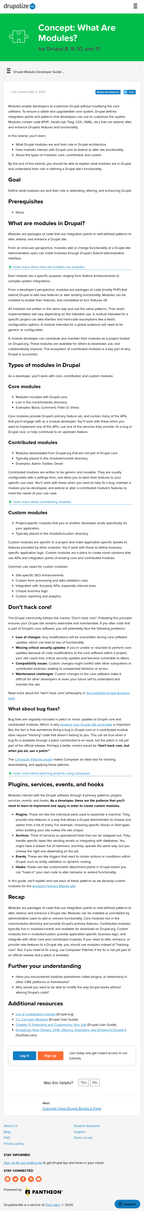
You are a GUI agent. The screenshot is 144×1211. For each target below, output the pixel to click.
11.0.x (131, 92)
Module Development (108, 92)
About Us (10, 1125)
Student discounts (87, 1125)
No (95, 1082)
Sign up (50, 1055)
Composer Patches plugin (33, 759)
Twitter (15, 1179)
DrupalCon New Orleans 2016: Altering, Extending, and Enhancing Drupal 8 (71, 1030)
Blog (7, 1131)
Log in (24, 1055)
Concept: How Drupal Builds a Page (72, 1108)
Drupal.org (7, 1179)
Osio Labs (52, 1204)
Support (79, 1131)
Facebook (23, 1179)
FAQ (7, 1137)
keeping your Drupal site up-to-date (86, 724)
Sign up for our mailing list (23, 1162)
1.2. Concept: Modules (32, 1019)
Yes (84, 1082)
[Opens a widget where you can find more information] (127, 1204)
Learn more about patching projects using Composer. (52, 773)
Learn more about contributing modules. (42, 501)
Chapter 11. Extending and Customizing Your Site (51, 1024)
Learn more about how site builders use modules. (49, 267)
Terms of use (83, 1137)
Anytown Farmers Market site (53, 886)
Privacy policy (14, 1143)
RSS (31, 1179)
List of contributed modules (36, 1014)
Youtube (39, 1179)
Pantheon (44, 1192)
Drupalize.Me (20, 6)
